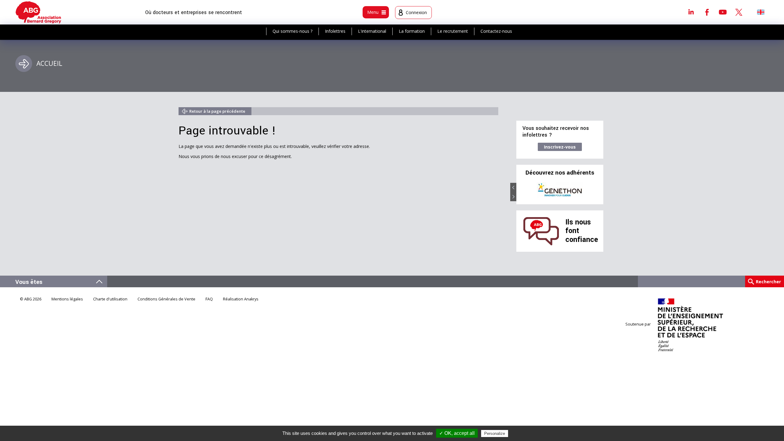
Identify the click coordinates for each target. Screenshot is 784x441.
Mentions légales (67, 299)
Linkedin (691, 12)
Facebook (707, 12)
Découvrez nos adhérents (560, 172)
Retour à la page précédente (217, 111)
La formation (412, 31)
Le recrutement (452, 31)
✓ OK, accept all (457, 433)
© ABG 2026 (30, 299)
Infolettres (335, 31)
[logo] (38, 12)
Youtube (723, 12)
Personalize (494, 433)
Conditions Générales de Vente (166, 299)
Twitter (738, 12)
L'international (372, 31)
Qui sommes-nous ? (292, 31)
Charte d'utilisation (110, 299)
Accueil (49, 63)
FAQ (209, 299)
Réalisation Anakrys (240, 299)
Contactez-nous (496, 31)
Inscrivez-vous (560, 147)
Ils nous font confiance (581, 231)
